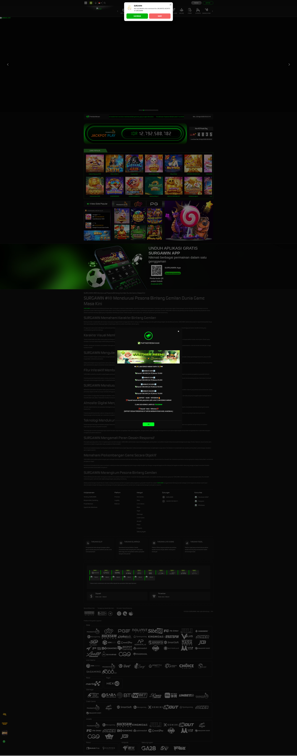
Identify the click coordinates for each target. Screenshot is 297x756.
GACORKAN (137, 16)
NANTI (160, 16)
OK (148, 424)
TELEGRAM (158, 404)
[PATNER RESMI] (148, 357)
